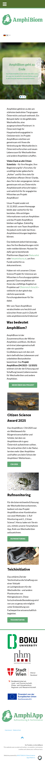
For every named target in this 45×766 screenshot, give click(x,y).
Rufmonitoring (17, 539)
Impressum (8, 730)
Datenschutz (17, 730)
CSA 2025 (14, 464)
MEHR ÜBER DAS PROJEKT (23, 385)
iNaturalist (34, 255)
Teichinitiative (17, 620)
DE (7, 35)
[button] (20, 96)
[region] (22, 70)
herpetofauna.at (19, 258)
